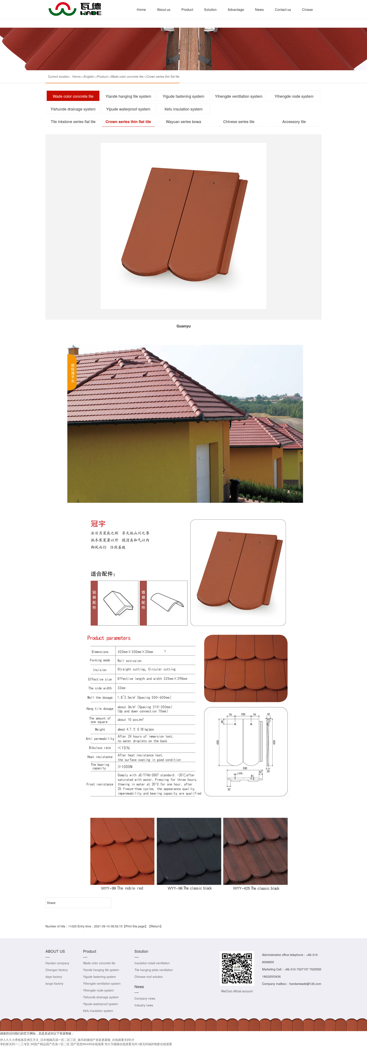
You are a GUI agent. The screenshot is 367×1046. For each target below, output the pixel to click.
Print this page (135, 926)
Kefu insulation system (184, 109)
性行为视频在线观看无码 (121, 1044)
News (259, 9)
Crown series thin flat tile (163, 76)
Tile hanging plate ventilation (153, 970)
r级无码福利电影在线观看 (155, 1044)
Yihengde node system (294, 96)
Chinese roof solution (148, 976)
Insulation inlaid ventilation (152, 963)
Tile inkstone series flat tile (73, 121)
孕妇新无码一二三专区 (15, 1044)
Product (187, 9)
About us (163, 9)
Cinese (307, 9)
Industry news (143, 1005)
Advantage (236, 9)
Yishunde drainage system (73, 109)
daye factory (53, 976)
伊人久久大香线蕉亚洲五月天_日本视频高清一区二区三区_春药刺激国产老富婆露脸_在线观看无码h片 (67, 1039)
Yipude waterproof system (128, 109)
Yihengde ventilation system (239, 96)
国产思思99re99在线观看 (87, 1044)
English (89, 76)
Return (155, 926)
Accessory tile (294, 121)
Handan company (57, 963)
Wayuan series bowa (183, 121)
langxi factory (54, 983)
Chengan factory (56, 970)
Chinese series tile (238, 121)
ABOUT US (55, 951)
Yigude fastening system (183, 96)
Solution (210, 9)
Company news (144, 998)
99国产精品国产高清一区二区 (50, 1044)
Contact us (283, 9)
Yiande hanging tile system (128, 96)
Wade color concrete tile (127, 76)
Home (141, 9)
